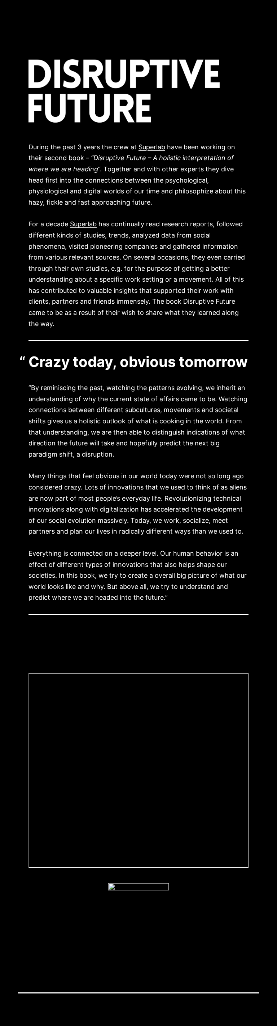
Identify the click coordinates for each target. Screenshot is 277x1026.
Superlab (151, 147)
